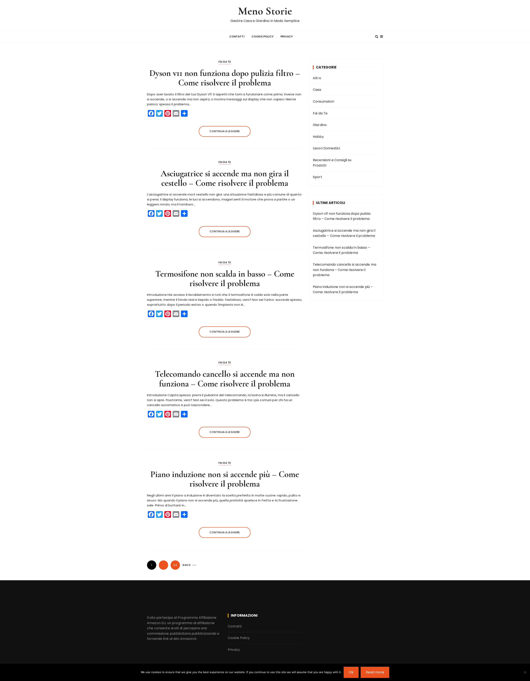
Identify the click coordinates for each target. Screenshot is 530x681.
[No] (525, 672)
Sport (317, 177)
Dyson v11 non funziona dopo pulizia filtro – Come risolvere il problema (224, 78)
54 (175, 565)
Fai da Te (224, 62)
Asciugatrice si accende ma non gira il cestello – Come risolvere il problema (225, 178)
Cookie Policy (262, 36)
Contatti (237, 36)
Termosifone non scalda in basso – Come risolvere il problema (224, 279)
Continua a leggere (225, 131)
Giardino (320, 124)
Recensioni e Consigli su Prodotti (332, 163)
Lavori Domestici (326, 148)
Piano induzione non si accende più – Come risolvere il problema (225, 479)
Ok (351, 672)
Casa (317, 89)
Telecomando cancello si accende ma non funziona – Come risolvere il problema (225, 379)
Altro (317, 78)
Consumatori (323, 101)
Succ (186, 565)
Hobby (318, 136)
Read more (375, 672)
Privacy (287, 36)
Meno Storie (265, 11)
